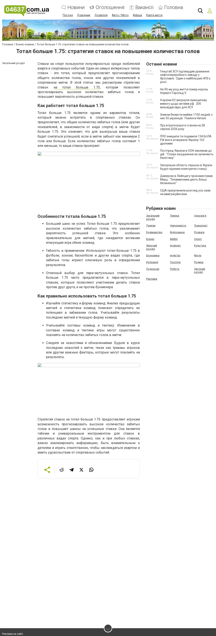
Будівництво (154, 232)
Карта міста (154, 15)
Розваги (199, 232)
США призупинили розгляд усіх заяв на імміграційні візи (185, 192)
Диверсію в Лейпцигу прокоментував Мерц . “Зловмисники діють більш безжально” (186, 179)
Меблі (174, 239)
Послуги (175, 262)
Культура (200, 245)
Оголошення (110, 7)
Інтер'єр (175, 255)
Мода (197, 255)
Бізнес (150, 239)
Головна (173, 7)
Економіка (152, 255)
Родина (198, 262)
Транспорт (201, 225)
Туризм (150, 225)
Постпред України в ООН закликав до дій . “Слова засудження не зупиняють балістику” (186, 154)
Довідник (83, 15)
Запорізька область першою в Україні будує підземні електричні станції (186, 166)
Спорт (198, 239)
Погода (68, 15)
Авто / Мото (120, 15)
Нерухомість (178, 225)
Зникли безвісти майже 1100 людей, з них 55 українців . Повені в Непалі (186, 116)
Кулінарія (152, 262)
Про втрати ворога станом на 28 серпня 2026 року (182, 127)
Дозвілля (101, 15)
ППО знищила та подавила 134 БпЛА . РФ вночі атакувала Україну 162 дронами (186, 140)
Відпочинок (177, 232)
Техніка (174, 215)
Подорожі (152, 268)
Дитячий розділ (199, 270)
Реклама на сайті (12, 633)
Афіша (137, 15)
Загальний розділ (152, 217)
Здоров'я (200, 215)
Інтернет (175, 245)
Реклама (151, 278)
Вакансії (144, 7)
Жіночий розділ (151, 247)
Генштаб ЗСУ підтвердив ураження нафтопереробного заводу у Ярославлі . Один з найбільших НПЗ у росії (185, 77)
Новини (76, 7)
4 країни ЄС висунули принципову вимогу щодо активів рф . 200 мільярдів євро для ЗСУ (183, 103)
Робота (174, 268)
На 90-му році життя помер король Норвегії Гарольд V (184, 91)
